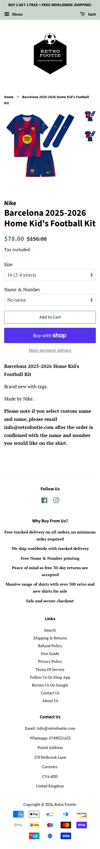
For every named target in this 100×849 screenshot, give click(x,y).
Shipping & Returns (50, 638)
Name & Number (22, 289)
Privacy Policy (50, 661)
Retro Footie (65, 804)
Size (8, 264)
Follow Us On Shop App (50, 677)
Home (9, 97)
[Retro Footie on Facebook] (44, 501)
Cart (91, 14)
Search (50, 630)
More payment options (50, 350)
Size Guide (50, 653)
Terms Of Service (50, 669)
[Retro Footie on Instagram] (56, 501)
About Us (50, 700)
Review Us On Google (50, 685)
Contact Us (50, 692)
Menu (17, 14)
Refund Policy (50, 645)
